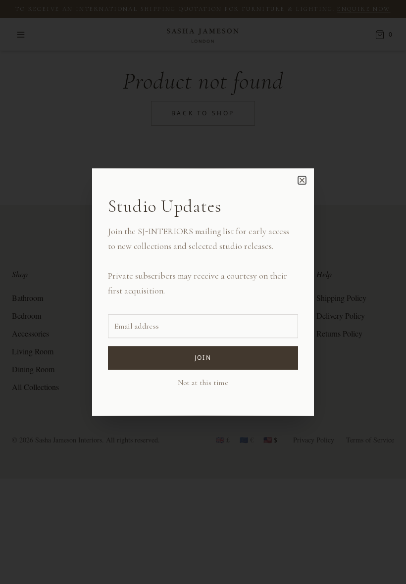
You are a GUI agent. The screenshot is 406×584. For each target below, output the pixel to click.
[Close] (302, 180)
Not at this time (203, 382)
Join (203, 357)
